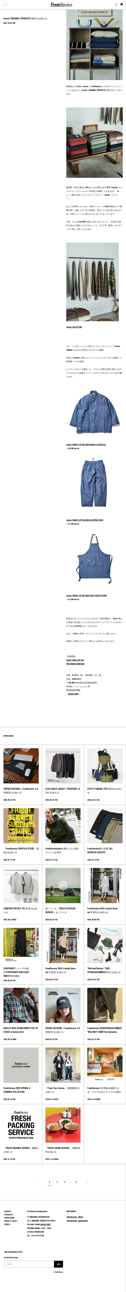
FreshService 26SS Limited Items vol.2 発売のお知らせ (102, 910)
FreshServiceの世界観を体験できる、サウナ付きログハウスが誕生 (104, 1090)
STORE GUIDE (9, 1218)
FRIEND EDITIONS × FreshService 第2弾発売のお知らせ (62, 1030)
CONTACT (7, 1211)
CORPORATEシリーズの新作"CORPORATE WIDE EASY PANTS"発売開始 (16, 972)
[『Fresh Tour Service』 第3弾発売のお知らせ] (63, 1065)
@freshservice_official (74, 1217)
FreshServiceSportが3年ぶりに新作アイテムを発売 (62, 850)
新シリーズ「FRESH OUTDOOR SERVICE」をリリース (60, 910)
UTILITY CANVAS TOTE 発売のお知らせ (104, 790)
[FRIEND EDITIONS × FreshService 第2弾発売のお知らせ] (63, 1005)
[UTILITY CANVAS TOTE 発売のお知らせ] (105, 765)
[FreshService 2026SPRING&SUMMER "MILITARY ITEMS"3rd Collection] (105, 1005)
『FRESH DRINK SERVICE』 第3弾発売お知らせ (62, 1150)
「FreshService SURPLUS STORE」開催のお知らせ (21, 850)
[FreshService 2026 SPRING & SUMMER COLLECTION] (21, 1065)
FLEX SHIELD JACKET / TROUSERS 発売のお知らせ (62, 790)
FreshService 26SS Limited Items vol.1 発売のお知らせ (60, 970)
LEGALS (7, 1224)
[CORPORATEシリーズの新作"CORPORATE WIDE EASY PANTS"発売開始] (21, 945)
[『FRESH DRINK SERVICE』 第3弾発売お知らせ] (63, 1125)
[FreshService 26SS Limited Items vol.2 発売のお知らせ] (105, 885)
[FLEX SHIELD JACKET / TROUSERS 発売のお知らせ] (63, 765)
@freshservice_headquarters (77, 1220)
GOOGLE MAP (45, 1224)
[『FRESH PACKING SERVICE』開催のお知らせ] (21, 1125)
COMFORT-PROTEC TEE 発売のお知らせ (20, 910)
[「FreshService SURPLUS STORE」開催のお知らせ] (21, 825)
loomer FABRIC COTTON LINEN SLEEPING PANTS (84, 520)
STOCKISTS (8, 1214)
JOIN (58, 1264)
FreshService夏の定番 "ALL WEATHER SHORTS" (100, 850)
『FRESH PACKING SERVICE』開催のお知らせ (21, 1150)
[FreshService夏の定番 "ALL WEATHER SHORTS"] (105, 825)
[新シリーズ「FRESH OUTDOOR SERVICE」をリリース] (63, 885)
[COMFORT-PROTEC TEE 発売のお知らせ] (21, 885)
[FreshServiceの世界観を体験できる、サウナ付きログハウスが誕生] (105, 1065)
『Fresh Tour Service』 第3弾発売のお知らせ (62, 1090)
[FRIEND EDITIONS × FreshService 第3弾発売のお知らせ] (21, 765)
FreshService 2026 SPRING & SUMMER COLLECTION (16, 1090)
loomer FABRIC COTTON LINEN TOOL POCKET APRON (86, 595)
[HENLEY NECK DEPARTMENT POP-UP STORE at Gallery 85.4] (21, 1005)
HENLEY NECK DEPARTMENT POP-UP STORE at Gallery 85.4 (20, 1030)
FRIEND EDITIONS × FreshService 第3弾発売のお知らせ (20, 790)
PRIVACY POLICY (10, 1221)
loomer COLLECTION (74, 327)
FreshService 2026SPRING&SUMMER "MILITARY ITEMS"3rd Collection (104, 1030)
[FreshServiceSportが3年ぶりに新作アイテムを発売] (63, 825)
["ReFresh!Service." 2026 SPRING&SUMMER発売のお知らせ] (105, 945)
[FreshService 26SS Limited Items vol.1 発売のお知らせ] (63, 945)
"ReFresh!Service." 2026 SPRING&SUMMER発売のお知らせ (104, 970)
